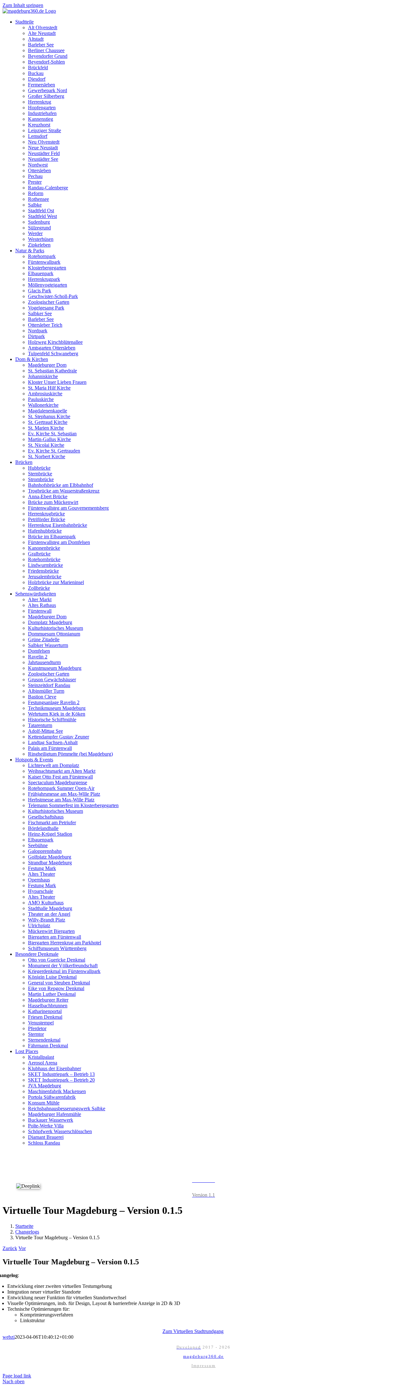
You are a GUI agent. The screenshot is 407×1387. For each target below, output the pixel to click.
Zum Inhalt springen (23, 5)
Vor (22, 1248)
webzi (9, 1337)
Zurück (10, 1248)
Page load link (17, 1375)
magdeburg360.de (203, 1356)
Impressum (203, 1365)
